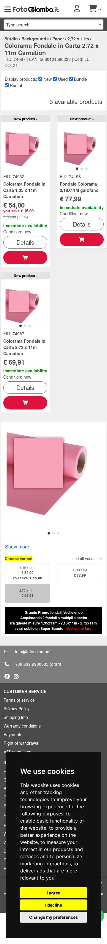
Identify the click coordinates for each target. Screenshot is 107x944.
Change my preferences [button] (53, 917)
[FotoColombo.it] (35, 9)
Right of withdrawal (21, 743)
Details (25, 242)
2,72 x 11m (78, 39)
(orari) (55, 664)
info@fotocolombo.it (34, 651)
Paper (58, 39)
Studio (11, 39)
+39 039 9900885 (31, 664)
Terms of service (19, 700)
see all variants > (87, 558)
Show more (17, 546)
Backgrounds (35, 39)
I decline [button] (53, 904)
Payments (13, 734)
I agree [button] (53, 892)
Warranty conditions (22, 726)
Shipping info (16, 717)
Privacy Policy (16, 708)
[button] (81, 9)
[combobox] (53, 24)
